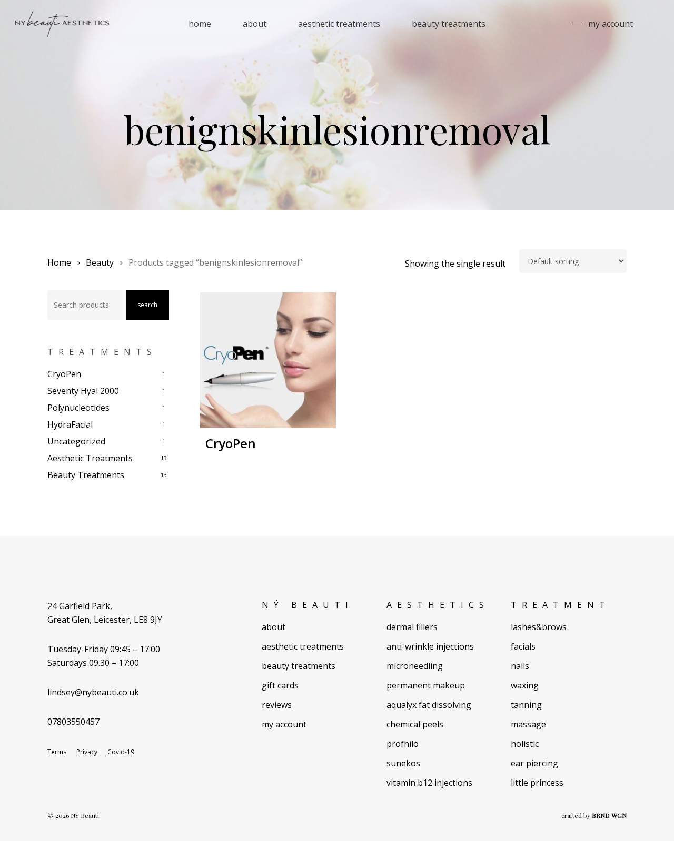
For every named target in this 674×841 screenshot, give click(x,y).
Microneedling (414, 666)
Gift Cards (280, 685)
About (273, 627)
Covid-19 (120, 752)
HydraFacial (70, 424)
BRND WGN (609, 815)
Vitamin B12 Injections (429, 782)
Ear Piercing (534, 763)
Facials (523, 646)
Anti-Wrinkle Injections (430, 646)
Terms (56, 752)
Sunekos (403, 763)
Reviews (277, 705)
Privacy (86, 752)
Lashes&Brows (539, 627)
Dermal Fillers (412, 627)
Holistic (525, 743)
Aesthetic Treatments (90, 458)
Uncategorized (76, 441)
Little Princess (537, 782)
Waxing (525, 685)
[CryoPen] (268, 360)
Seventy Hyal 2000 (83, 391)
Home (59, 262)
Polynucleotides (78, 407)
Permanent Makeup (425, 685)
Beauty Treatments (85, 475)
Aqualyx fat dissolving (428, 705)
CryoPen (64, 374)
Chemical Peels (414, 724)
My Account (284, 724)
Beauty (100, 262)
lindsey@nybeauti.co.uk (93, 692)
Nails (520, 666)
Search (147, 304)
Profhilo (402, 743)
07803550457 (73, 721)
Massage (528, 724)
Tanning (526, 705)
